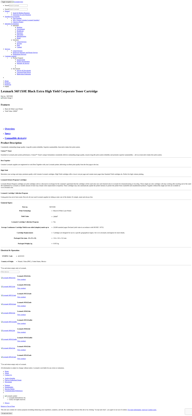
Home (7, 81)
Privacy (7, 403)
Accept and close (7, 413)
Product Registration (23, 61)
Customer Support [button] (10, 56)
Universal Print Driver (24, 72)
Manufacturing (21, 36)
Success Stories (9, 389)
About (7, 373)
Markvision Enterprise (24, 74)
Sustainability (9, 387)
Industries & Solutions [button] (12, 24)
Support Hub (21, 60)
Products (7, 83)
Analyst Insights (10, 378)
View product (21, 279)
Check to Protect (18, 22)
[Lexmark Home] (17, 2)
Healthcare (20, 31)
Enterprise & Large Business (22, 15)
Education (20, 34)
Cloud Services (21, 42)
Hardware (8, 84)
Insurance (20, 33)
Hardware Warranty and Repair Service (25, 52)
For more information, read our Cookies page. (142, 410)
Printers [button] (7, 11)
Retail (18, 38)
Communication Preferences (14, 391)
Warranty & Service (23, 63)
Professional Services (19, 54)
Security (19, 43)
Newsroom (8, 382)
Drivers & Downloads (24, 70)
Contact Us (8, 375)
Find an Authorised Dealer (13, 380)
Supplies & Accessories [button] (12, 16)
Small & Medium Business (21, 13)
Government (21, 29)
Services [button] (7, 49)
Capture (19, 47)
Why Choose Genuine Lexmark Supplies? (26, 20)
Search (7, 5)
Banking (19, 27)
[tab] (98, 128)
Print (18, 45)
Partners (7, 385)
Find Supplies (17, 18)
